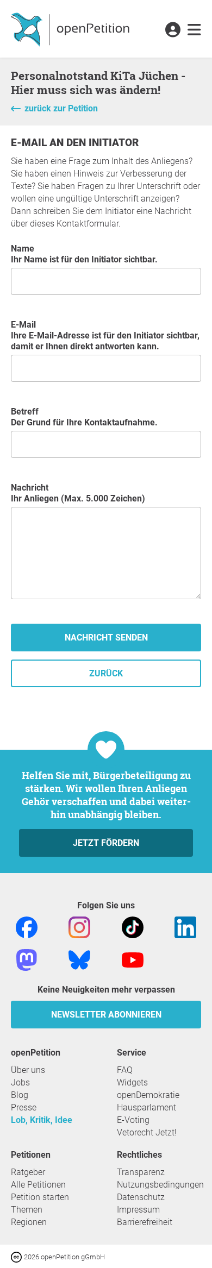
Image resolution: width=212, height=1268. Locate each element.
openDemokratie (148, 1095)
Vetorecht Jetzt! (147, 1132)
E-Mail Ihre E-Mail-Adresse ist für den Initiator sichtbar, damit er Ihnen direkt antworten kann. (105, 335)
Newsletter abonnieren (106, 1014)
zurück (106, 673)
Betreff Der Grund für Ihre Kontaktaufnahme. (84, 417)
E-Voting (133, 1120)
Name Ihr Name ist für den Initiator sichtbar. (84, 254)
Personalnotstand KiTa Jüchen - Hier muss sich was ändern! (98, 82)
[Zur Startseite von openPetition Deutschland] (71, 29)
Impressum (138, 1209)
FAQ (125, 1070)
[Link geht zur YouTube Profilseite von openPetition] (133, 959)
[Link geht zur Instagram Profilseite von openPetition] (79, 926)
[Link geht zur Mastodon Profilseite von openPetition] (27, 959)
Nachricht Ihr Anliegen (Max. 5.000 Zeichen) (78, 493)
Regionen (29, 1222)
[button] (172, 30)
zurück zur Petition (61, 108)
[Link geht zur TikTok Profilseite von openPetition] (133, 926)
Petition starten (40, 1197)
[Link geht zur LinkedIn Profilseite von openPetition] (185, 926)
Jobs (20, 1082)
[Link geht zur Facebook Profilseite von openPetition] (27, 926)
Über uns (28, 1070)
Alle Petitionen (38, 1184)
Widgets (132, 1082)
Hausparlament (146, 1107)
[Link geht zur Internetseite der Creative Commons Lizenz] (17, 1256)
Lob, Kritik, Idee (41, 1120)
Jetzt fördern (106, 843)
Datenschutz (141, 1197)
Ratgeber (28, 1172)
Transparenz (141, 1172)
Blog (19, 1095)
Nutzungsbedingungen (160, 1184)
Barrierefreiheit (144, 1222)
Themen (26, 1209)
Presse (23, 1107)
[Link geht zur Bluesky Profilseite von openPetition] (79, 959)
